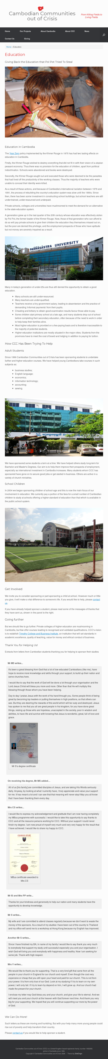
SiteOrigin (78, 1053)
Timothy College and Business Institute (38, 633)
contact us (18, 1032)
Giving (27, 38)
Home (7, 31)
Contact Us (9, 38)
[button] (104, 34)
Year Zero (14, 153)
